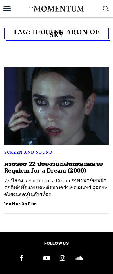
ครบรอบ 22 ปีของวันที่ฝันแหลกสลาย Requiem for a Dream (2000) (53, 167)
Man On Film (24, 204)
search (105, 8)
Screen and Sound (28, 152)
